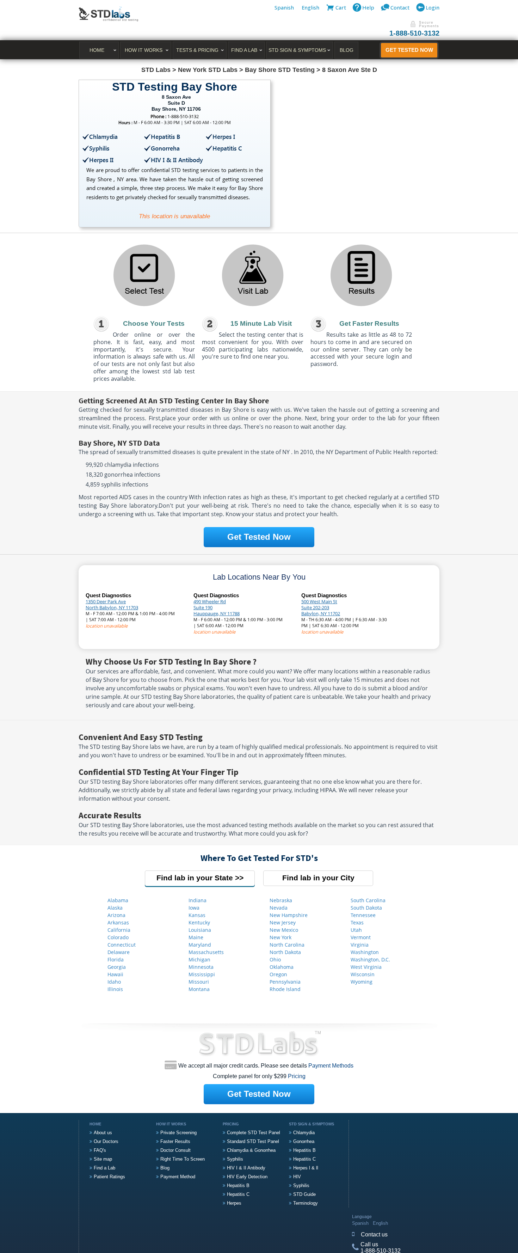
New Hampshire (289, 915)
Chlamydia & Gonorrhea (251, 1150)
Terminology (305, 1203)
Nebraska (281, 900)
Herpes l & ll (305, 1168)
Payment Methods (330, 1066)
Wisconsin (363, 974)
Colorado (118, 937)
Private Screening (178, 1132)
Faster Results (175, 1141)
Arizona (116, 915)
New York (280, 937)
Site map (103, 1159)
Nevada (279, 907)
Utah (356, 930)
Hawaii (115, 974)
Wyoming (361, 981)
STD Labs (156, 69)
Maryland (200, 944)
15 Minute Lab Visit (261, 323)
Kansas (197, 915)
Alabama (117, 900)
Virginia (360, 944)
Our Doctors (106, 1141)
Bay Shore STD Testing (280, 69)
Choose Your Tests (154, 323)
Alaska (115, 907)
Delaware (118, 952)
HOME (97, 50)
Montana (199, 989)
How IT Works (143, 50)
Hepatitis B (238, 1185)
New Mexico (284, 930)
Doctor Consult (175, 1150)
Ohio (275, 959)
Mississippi (202, 974)
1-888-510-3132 (414, 33)
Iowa (194, 907)
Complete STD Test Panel (253, 1132)
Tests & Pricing (197, 50)
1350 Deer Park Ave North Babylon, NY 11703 (112, 604)
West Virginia (366, 967)
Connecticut (121, 944)
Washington (365, 952)
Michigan (199, 959)
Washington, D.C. (370, 959)
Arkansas (118, 922)
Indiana (197, 900)
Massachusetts (206, 952)
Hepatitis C (238, 1194)
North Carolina (287, 944)
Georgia (116, 967)
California (118, 930)
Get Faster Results (369, 323)
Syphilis (235, 1159)
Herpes (234, 1203)
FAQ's (100, 1150)
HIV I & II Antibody (246, 1168)
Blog (346, 50)
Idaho (114, 981)
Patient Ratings (109, 1176)
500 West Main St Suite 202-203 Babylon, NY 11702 (320, 607)
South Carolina (368, 900)
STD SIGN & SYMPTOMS (297, 50)
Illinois (115, 989)
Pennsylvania (285, 981)
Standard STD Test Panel (253, 1141)
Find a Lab (104, 1168)
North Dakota (285, 952)
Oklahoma (282, 967)
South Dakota (366, 907)
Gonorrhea (303, 1141)
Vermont (361, 937)
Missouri (199, 981)
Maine (196, 937)
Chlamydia (304, 1132)
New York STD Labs (208, 69)
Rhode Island (285, 989)
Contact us (374, 1234)
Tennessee (363, 915)
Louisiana (200, 930)
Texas (357, 922)
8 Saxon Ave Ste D (349, 69)
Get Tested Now (409, 50)
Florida (115, 959)
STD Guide (304, 1194)
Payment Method (177, 1176)
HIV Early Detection (247, 1176)
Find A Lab (244, 50)
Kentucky (199, 922)
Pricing (297, 1076)
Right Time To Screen (182, 1159)
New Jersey (283, 922)
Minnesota (201, 967)
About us (103, 1132)
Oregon (278, 974)
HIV (297, 1176)
